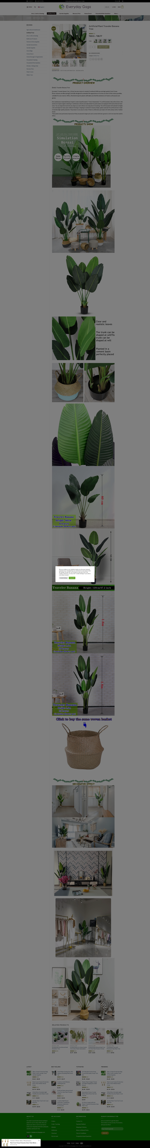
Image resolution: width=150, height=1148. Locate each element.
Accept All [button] (72, 578)
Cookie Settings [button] (63, 578)
